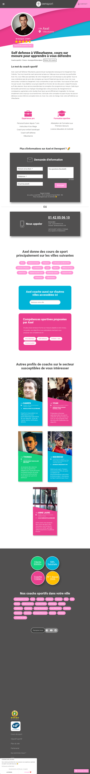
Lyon (47, 268)
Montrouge (52, 604)
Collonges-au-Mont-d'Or (61, 263)
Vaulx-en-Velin (66, 272)
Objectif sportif (16, 739)
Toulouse (58, 599)
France (24, 60)
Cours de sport (16, 734)
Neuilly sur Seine (28, 604)
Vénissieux (38, 277)
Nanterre (52, 613)
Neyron (55, 268)
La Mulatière (37, 268)
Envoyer (60, 185)
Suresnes (67, 608)
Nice (66, 599)
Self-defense (43, 339)
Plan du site (15, 744)
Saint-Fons (22, 272)
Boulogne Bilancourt (40, 613)
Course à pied (29, 343)
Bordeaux (49, 599)
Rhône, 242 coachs (50, 60)
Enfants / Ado (55, 339)
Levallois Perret (41, 604)
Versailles (28, 613)
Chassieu (46, 263)
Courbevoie (18, 608)
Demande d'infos (83, 771)
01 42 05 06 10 (59, 217)
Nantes (17, 604)
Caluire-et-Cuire (33, 263)
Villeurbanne (51, 277)
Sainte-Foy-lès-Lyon (36, 272)
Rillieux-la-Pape (68, 268)
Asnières (61, 604)
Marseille (40, 599)
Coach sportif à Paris (21, 599)
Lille (72, 599)
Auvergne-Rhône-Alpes (35, 60)
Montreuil (61, 613)
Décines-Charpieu (23, 268)
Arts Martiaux (29, 339)
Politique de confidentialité (8, 766)
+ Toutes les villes (20, 618)
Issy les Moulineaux (41, 608)
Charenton (18, 613)
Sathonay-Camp (52, 272)
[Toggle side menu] (3, 4)
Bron (22, 263)
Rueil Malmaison (55, 608)
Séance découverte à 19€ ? (23, 45)
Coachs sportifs (16, 60)
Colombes (28, 608)
